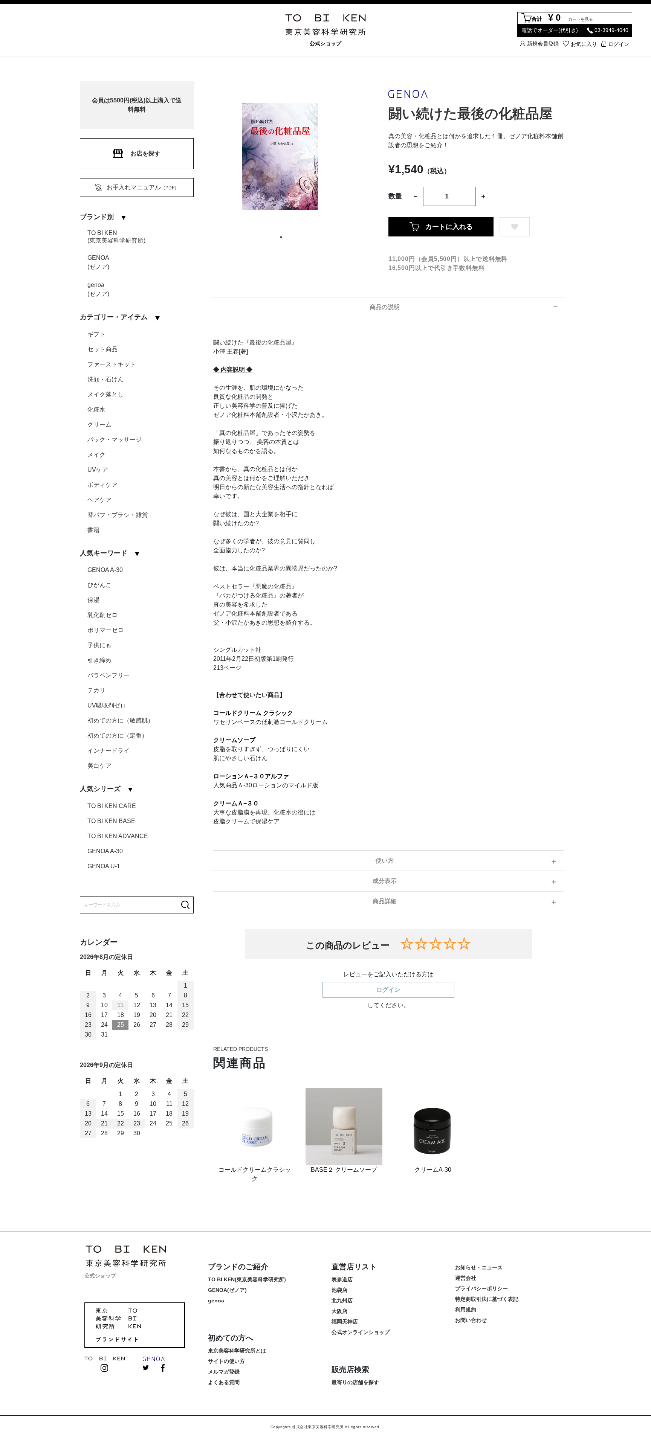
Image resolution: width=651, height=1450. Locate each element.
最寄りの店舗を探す (355, 1382)
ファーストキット (111, 364)
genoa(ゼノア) (98, 289)
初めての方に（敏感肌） (120, 720)
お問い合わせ (471, 1320)
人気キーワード (103, 553)
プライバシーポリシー (481, 1288)
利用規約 (465, 1310)
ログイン (618, 44)
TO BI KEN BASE (111, 821)
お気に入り (584, 44)
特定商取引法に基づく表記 (486, 1299)
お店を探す (145, 153)
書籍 (93, 530)
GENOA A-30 (105, 570)
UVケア (97, 470)
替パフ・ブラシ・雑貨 (117, 515)
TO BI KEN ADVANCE (117, 836)
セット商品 (102, 349)
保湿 (93, 600)
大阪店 (339, 1311)
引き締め (99, 660)
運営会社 (465, 1278)
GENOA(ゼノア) (98, 262)
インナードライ (108, 750)
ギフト (96, 334)
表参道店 (342, 1279)
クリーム (99, 424)
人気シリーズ (100, 789)
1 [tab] (281, 237)
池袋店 (339, 1290)
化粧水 (96, 409)
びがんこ (99, 585)
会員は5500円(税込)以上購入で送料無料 (137, 105)
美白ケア (99, 765)
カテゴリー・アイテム (114, 317)
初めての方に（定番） (117, 735)
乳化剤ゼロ (102, 615)
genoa (216, 1301)
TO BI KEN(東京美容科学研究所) (116, 237)
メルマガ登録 (224, 1372)
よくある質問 (224, 1382)
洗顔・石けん (105, 379)
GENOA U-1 (103, 866)
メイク (96, 454)
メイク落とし (105, 394)
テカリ (96, 690)
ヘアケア (99, 500)
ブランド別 (97, 217)
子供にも (99, 645)
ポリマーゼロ (105, 630)
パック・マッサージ (114, 439)
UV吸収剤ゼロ (106, 705)
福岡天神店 (345, 1322)
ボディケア (102, 485)
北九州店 (342, 1301)
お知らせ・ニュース (479, 1267)
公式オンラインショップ (361, 1332)
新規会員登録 (542, 43)
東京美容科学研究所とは (237, 1351)
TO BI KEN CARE (111, 806)
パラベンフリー (108, 675)
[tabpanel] (281, 156)
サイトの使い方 (226, 1361)
